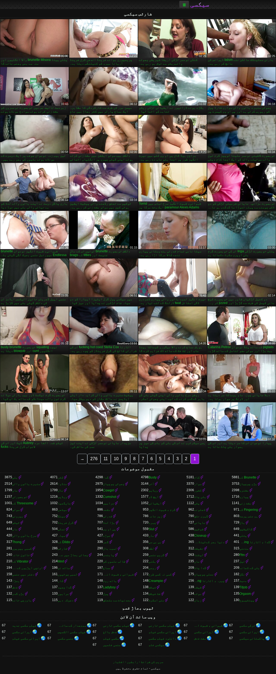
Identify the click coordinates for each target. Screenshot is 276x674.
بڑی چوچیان (248, 484)
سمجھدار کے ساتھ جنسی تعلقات (72, 625)
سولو (16, 510)
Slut (151, 529)
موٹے (198, 594)
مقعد (107, 510)
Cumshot (109, 497)
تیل (242, 561)
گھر (106, 542)
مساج (107, 568)
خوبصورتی (19, 497)
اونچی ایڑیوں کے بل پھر (27, 568)
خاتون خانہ (21, 555)
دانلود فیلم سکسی (163, 638)
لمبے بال (110, 548)
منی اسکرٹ (156, 600)
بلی (15, 477)
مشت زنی (245, 503)
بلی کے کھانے (249, 568)
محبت (243, 581)
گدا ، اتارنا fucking (254, 542)
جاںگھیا (64, 503)
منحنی (244, 548)
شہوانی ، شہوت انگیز (118, 574)
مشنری (244, 490)
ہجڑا (16, 581)
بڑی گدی (18, 594)
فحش (15, 587)
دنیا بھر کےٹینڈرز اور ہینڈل (209, 542)
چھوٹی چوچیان (114, 484)
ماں (15, 490)
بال (242, 523)
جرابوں (63, 594)
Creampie (156, 581)
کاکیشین (246, 529)
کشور (198, 490)
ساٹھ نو (64, 568)
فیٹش (152, 587)
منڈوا (62, 484)
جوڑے (107, 535)
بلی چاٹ (200, 497)
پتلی (243, 535)
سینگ (61, 516)
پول (106, 594)
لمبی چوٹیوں (67, 574)
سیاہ (61, 535)
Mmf (61, 561)
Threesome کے (22, 503)
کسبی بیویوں (22, 548)
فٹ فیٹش (155, 594)
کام (197, 477)
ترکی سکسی (247, 625)
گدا (106, 477)
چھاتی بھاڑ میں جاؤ (73, 555)
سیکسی (199, 4)
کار (60, 581)
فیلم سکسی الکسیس (72, 632)
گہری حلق (201, 516)
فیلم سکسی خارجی (162, 625)
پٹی (197, 503)
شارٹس (62, 548)
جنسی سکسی (66, 638)
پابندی (108, 555)
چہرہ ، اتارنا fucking (209, 581)
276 (94, 458)
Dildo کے (64, 542)
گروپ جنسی (156, 555)
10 (116, 458)
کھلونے (199, 510)
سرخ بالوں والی (24, 535)
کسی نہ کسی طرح (160, 574)
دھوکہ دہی (66, 600)
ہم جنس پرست (248, 516)
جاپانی (199, 523)
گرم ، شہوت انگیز (162, 510)
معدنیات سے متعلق (117, 600)
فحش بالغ (110, 632)
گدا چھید (65, 587)
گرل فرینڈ (66, 523)
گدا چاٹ (200, 568)
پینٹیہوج (246, 600)
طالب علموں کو (114, 561)
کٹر (60, 477)
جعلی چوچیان (204, 574)
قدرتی (107, 516)
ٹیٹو (16, 523)
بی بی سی (155, 542)
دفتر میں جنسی (23, 574)
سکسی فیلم (111, 638)
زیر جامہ (156, 516)
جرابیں (108, 503)
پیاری (244, 497)
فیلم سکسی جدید (24, 625)
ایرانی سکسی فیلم (163, 632)
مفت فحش (200, 638)
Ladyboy (109, 587)
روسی (152, 568)
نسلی (61, 529)
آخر (151, 484)
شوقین (198, 529)
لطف (151, 548)
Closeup (200, 535)
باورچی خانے (22, 600)
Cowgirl (108, 490)
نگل (242, 574)
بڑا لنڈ (109, 523)
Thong (17, 542)
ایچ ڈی (154, 497)
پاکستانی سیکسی (252, 638)
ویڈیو (153, 490)
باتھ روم (110, 581)
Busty (153, 477)
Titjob (243, 587)
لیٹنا (198, 555)
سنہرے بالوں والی (26, 484)
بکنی (152, 561)
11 (106, 458)
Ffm (242, 555)
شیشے (198, 587)
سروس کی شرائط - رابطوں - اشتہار (138, 661)
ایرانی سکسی (249, 632)
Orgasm (245, 594)
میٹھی (62, 510)
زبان (198, 600)
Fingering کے (248, 510)
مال (60, 490)
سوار (198, 484)
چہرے (152, 523)
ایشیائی (155, 503)
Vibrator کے (20, 561)
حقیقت (198, 548)
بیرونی (17, 516)
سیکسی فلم (156, 645)
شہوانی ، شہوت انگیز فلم (208, 625)
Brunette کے (247, 477)
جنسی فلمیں (112, 645)
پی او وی (109, 529)
